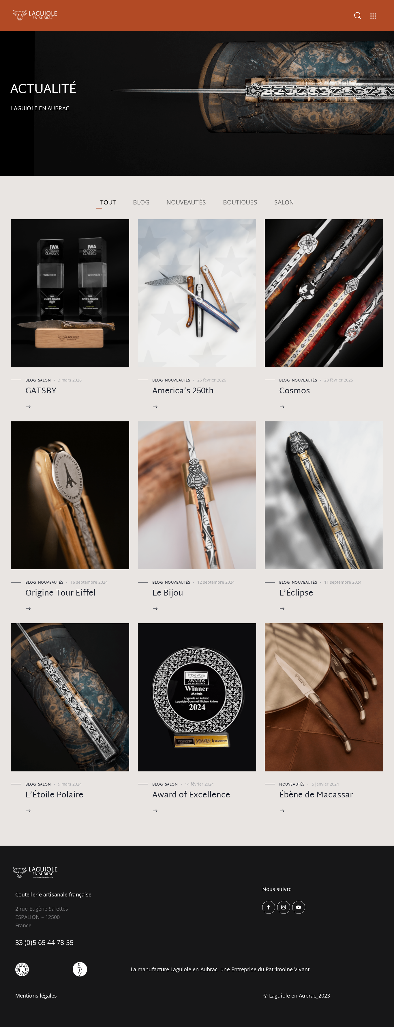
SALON (284, 202)
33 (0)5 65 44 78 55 (44, 942)
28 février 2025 (338, 380)
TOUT (108, 202)
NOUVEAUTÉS (186, 202)
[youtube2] (298, 907)
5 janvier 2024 (325, 784)
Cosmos (294, 391)
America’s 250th (183, 391)
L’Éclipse (296, 593)
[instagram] (283, 907)
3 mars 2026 (70, 380)
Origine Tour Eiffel (60, 593)
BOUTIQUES (240, 202)
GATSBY (41, 391)
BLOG (141, 202)
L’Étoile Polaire (54, 795)
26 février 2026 (211, 380)
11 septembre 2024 (342, 582)
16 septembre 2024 (89, 582)
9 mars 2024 (70, 784)
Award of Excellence (191, 795)
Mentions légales (36, 995)
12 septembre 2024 (215, 582)
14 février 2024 (199, 784)
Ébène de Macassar (316, 795)
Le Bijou (167, 593)
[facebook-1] (268, 907)
